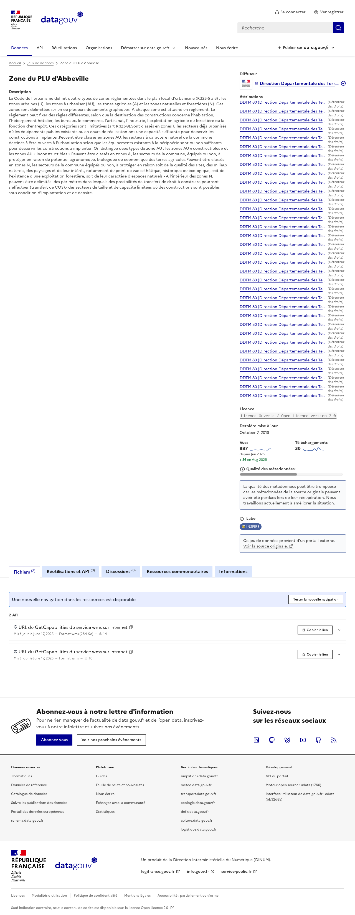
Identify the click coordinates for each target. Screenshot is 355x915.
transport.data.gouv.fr (198, 793)
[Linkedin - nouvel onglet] (256, 740)
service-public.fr (236, 871)
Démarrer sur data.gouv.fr (145, 48)
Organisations (99, 48)
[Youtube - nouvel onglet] (302, 740)
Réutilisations (64, 48)
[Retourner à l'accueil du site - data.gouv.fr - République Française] (76, 865)
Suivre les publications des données (39, 802)
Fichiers (24, 571)
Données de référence (29, 785)
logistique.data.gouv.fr (199, 829)
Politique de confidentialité (95, 895)
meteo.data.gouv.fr (196, 785)
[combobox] (290, 27)
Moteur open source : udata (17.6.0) (293, 785)
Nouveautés (196, 48)
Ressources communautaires (177, 571)
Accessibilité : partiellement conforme (188, 895)
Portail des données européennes (37, 811)
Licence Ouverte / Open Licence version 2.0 (288, 415)
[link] (290, 12)
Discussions (121, 571)
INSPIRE (252, 526)
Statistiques (105, 811)
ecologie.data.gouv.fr (198, 802)
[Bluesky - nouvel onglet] (287, 740)
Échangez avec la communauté (120, 802)
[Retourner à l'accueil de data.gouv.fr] (62, 19)
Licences (18, 895)
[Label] (241, 518)
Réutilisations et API (71, 571)
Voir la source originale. (265, 546)
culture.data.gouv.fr (196, 820)
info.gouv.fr (198, 871)
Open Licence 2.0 (155, 907)
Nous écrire (227, 48)
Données (19, 48)
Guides (101, 776)
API (40, 48)
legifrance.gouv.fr (158, 871)
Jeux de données (40, 63)
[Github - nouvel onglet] (318, 740)
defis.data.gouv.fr (195, 811)
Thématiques (21, 776)
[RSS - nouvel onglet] (333, 740)
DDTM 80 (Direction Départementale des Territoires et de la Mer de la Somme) (283, 102)
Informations (233, 571)
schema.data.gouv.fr (27, 820)
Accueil (15, 63)
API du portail (277, 776)
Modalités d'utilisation (49, 895)
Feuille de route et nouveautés (120, 785)
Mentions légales (137, 895)
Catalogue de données (29, 793)
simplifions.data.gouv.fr (199, 776)
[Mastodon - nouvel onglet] (271, 740)
